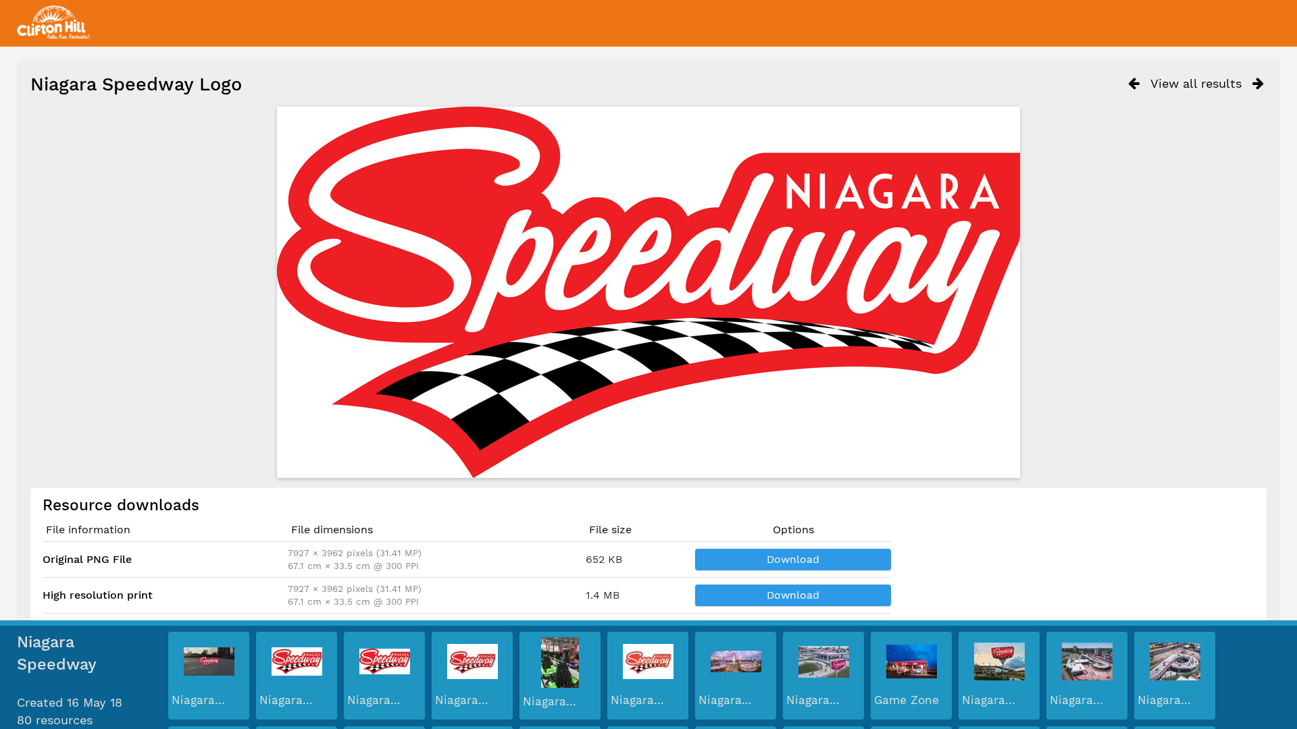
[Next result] (1258, 83)
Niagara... (198, 700)
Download (793, 559)
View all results (1196, 83)
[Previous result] (1133, 83)
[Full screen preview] (648, 292)
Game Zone (906, 700)
